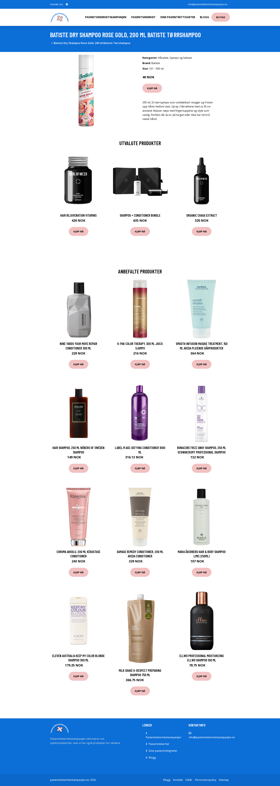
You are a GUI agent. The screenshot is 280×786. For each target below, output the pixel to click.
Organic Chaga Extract (201, 215)
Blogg (204, 17)
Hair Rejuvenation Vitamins (78, 215)
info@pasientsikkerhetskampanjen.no (207, 4)
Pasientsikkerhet (143, 17)
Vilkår (188, 780)
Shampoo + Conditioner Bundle (140, 215)
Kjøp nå (152, 88)
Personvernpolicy (205, 780)
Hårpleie (163, 58)
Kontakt (178, 780)
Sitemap (224, 780)
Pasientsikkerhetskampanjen (105, 17)
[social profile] (66, 4)
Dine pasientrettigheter (177, 17)
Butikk (220, 17)
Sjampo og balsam (181, 58)
